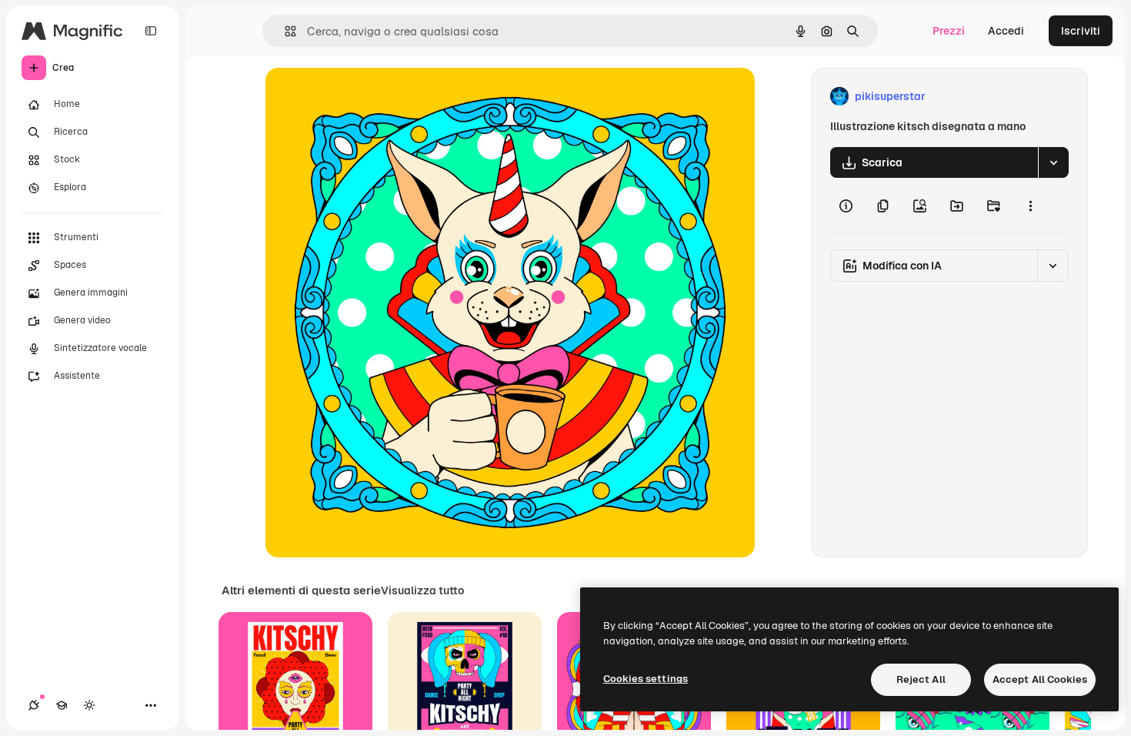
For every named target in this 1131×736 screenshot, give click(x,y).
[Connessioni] (34, 705)
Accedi (1006, 31)
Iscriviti (1080, 31)
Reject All (921, 679)
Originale (367, 96)
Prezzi (948, 31)
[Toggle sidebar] (150, 30)
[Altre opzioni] (1030, 205)
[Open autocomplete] (284, 31)
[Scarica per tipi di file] (1053, 162)
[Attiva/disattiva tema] (89, 705)
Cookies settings (645, 678)
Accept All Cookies (1040, 679)
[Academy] (61, 705)
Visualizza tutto (422, 590)
